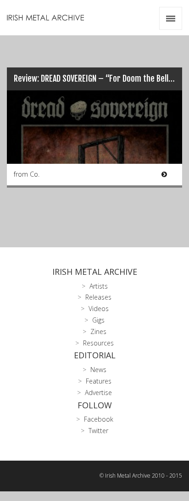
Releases (98, 297)
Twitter (98, 430)
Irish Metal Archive (94, 271)
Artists (98, 286)
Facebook (98, 419)
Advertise (98, 392)
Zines (98, 331)
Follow (95, 405)
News (98, 369)
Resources (98, 343)
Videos (99, 308)
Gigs (98, 320)
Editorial (95, 355)
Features (98, 381)
